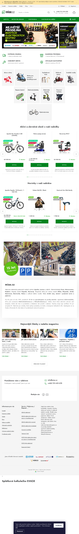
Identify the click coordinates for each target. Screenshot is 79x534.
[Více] (72, 19)
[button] (3, 35)
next (76, 154)
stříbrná (64, 152)
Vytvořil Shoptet (40, 471)
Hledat (48, 12)
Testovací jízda (25, 433)
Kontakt (4, 6)
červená (39, 152)
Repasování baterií (26, 447)
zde (17, 527)
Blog (26, 6)
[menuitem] (6, 19)
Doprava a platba (12, 6)
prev (3, 154)
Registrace (73, 6)
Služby (21, 6)
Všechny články (39, 364)
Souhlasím (59, 525)
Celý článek (5, 356)
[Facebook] (43, 394)
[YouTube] (47, 394)
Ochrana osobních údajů (8, 431)
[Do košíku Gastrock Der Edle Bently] (64, 221)
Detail (14, 165)
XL (40, 209)
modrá (43, 152)
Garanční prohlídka (26, 430)
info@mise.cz (52, 380)
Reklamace (4, 428)
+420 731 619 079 (62, 11)
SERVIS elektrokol (26, 412)
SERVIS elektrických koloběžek (29, 426)
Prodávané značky (6, 434)
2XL (44, 209)
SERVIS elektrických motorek (28, 422)
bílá (34, 152)
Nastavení (20, 531)
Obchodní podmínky (7, 425)
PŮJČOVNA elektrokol (27, 443)
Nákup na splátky (6, 422)
